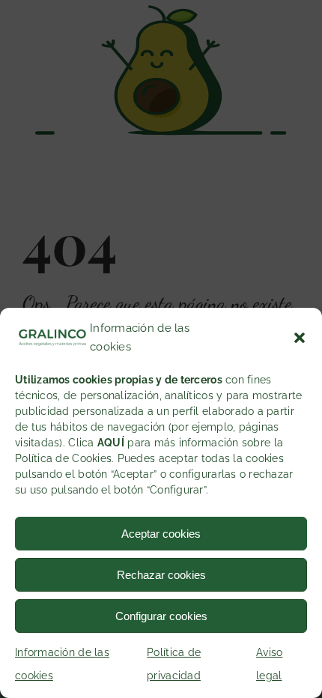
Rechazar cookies (161, 574)
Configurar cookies (161, 616)
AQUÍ (110, 443)
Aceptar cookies (161, 533)
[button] (299, 337)
